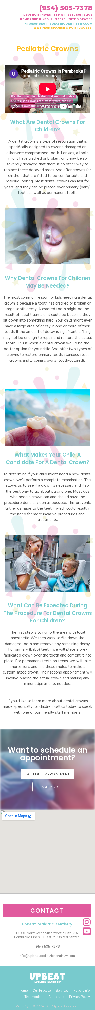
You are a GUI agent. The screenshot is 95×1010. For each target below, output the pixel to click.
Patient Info (81, 990)
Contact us (56, 997)
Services (62, 990)
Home (23, 990)
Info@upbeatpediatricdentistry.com (47, 955)
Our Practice (42, 990)
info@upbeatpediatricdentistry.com (57, 23)
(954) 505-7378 (65, 8)
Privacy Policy (79, 997)
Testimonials (34, 997)
